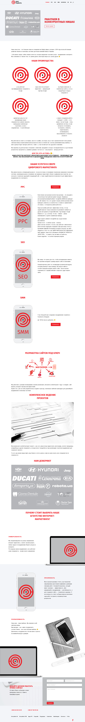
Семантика (49, 716)
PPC (52, 2)
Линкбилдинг (56, 716)
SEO (55, 2)
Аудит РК (30, 716)
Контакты (63, 2)
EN (68, 2)
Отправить (50, 703)
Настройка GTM (23, 716)
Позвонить (55, 187)
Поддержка (42, 716)
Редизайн (36, 716)
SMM (59, 2)
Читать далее (49, 26)
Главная (47, 2)
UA (70, 2)
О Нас (68, 716)
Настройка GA (14, 716)
